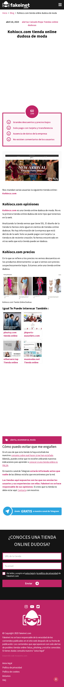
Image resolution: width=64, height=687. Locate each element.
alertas (25, 21)
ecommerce (23, 440)
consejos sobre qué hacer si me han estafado (32, 455)
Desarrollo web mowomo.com (14, 656)
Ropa (40, 21)
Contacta (22, 490)
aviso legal (30, 573)
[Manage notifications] (56, 679)
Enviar (28, 583)
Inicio (4, 13)
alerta (13, 440)
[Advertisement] (32, 73)
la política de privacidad (47, 573)
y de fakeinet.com (34, 574)
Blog (12, 13)
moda (33, 440)
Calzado (33, 21)
